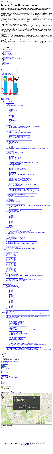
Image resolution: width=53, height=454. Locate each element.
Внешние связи (9, 114)
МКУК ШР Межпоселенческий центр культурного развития (23, 334)
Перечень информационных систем (14, 238)
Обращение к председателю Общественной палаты (21, 283)
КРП (4, 352)
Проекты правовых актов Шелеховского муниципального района (21, 287)
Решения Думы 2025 (11, 270)
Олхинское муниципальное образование (18, 136)
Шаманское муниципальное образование (18, 138)
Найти (15, 70)
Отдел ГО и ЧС (12, 172)
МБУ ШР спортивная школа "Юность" (18, 326)
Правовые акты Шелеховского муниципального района (19, 289)
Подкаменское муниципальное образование (19, 137)
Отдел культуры (12, 173)
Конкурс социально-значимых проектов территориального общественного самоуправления (27, 148)
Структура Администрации (12, 154)
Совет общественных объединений (14, 278)
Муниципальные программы (13, 211)
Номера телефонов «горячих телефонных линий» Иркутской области (22, 243)
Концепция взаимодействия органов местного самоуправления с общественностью (25, 275)
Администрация (7, 149)
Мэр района (11, 156)
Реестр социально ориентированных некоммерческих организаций (22, 184)
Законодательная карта (11, 285)
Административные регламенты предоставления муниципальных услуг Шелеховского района (28, 313)
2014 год (11, 305)
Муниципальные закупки (12, 234)
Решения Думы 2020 (11, 264)
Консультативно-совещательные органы (15, 197)
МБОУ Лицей (12, 328)
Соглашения (9, 253)
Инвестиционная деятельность (13, 201)
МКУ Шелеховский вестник (15, 331)
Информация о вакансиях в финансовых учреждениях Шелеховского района (27, 232)
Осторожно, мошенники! (12, 247)
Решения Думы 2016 (11, 259)
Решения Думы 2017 (11, 260)
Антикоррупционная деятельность (11, 350)
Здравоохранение (13, 108)
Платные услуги (10, 318)
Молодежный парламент (12, 252)
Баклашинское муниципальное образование (19, 135)
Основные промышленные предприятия (18, 127)
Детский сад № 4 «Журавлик (15, 338)
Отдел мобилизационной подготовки (17, 169)
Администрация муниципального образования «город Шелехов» (24, 186)
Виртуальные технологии (15, 392)
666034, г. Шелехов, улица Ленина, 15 (9, 361)
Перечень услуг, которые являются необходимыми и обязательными (22, 348)
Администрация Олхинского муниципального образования (23, 189)
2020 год (11, 218)
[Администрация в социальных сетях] (1, 387)
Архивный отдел (13, 165)
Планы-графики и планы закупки (17, 237)
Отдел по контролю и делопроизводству (18, 175)
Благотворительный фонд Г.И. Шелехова (15, 280)
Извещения (11, 236)
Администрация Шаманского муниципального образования (23, 193)
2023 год (11, 143)
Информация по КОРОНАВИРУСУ (14, 233)
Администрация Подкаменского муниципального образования (24, 190)
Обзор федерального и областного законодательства (18, 308)
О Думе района (9, 250)
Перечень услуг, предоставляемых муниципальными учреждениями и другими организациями (28, 349)
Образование (12, 109)
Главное (8, 244)
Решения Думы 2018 (11, 262)
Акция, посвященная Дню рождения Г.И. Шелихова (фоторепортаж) (25, 279)
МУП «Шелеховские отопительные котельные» (20, 336)
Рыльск (10, 119)
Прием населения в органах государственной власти (21, 196)
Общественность (7, 273)
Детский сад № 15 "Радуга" (15, 324)
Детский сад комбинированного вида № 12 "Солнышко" (22, 345)
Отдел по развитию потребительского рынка (19, 180)
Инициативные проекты (12, 142)
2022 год (11, 221)
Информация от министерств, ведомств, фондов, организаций (20, 248)
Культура (11, 111)
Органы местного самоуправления (14, 185)
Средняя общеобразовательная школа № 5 (19, 342)
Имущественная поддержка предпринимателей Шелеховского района (25, 209)
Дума (4, 249)
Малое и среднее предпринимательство (15, 204)
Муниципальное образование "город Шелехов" (20, 132)
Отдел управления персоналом (16, 181)
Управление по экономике (15, 163)
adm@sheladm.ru (4, 364)
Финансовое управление (14, 164)
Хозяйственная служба (14, 183)
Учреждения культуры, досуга (16, 130)
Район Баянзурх (12, 117)
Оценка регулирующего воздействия (14, 152)
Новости (8, 45)
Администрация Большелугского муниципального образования (24, 188)
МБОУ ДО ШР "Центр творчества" (17, 332)
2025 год (11, 146)
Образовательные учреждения (16, 128)
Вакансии (8, 227)
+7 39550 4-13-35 (4, 362)
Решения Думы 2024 (11, 269)
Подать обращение (10, 239)
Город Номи (12, 115)
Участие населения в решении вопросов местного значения (23, 276)
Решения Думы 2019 (11, 263)
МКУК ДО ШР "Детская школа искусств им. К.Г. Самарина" (23, 343)
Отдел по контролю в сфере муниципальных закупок (21, 174)
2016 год (11, 214)
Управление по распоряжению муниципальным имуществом (23, 162)
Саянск (10, 121)
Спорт (10, 112)
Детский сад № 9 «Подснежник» (16, 321)
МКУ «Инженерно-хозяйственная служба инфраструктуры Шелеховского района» (28, 344)
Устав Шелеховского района (12, 286)
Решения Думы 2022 (11, 266)
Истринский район (13, 124)
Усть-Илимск (12, 122)
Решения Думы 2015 (11, 258)
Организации (9, 125)
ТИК (4, 353)
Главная (2, 367)
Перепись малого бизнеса (15, 210)
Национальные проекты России (13, 246)
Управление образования (15, 159)
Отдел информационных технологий (17, 168)
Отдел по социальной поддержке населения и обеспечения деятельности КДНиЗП (28, 161)
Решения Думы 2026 (11, 271)
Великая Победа (10, 103)
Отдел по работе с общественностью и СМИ (19, 178)
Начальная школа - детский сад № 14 (17, 339)
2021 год (11, 220)
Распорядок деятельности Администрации (16, 194)
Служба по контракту (11, 242)
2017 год (11, 215)
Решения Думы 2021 (11, 265)
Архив (2, 383)
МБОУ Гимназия (13, 327)
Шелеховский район (8, 101)
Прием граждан (9, 195)
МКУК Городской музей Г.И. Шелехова (18, 333)
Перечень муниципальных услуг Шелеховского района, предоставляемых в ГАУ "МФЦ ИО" (28, 315)
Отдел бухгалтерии (13, 167)
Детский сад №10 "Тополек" (15, 322)
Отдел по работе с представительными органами (20, 179)
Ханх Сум (11, 116)
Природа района (13, 110)
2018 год (11, 216)
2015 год (11, 212)
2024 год (11, 144)
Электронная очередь (6, 384)
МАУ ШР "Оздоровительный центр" (17, 337)
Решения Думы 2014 (11, 257)
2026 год (11, 147)
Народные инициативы (11, 141)
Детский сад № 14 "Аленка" (15, 323)
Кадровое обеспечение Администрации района (20, 228)
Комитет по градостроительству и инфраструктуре (21, 170)
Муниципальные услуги (9, 312)
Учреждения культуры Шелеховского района (19, 231)
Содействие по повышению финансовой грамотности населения (21, 241)
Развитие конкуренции (14, 202)
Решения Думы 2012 (11, 254)
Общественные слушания (12, 274)
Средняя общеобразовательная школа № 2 (19, 340)
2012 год (11, 307)
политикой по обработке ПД (26, 444)
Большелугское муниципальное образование (19, 133)
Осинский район (13, 120)
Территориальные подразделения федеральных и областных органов (25, 126)
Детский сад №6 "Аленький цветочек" (18, 319)
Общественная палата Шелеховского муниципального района (20, 281)
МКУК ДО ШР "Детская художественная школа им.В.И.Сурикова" (24, 329)
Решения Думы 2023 (11, 268)
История (8, 104)
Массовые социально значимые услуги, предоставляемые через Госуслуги (23, 347)
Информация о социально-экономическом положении (19, 140)
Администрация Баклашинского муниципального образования (24, 191)
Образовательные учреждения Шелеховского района (21, 230)
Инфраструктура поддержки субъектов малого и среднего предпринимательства (28, 207)
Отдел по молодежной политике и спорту (19, 177)
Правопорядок (9, 199)
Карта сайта (3, 382)
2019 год (11, 217)
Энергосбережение (10, 200)
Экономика (11, 106)
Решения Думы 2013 (11, 255)
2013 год (11, 306)
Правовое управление (14, 158)
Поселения (8, 131)
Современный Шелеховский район (14, 105)
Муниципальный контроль (12, 153)
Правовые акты (7, 284)
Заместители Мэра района (15, 157)
